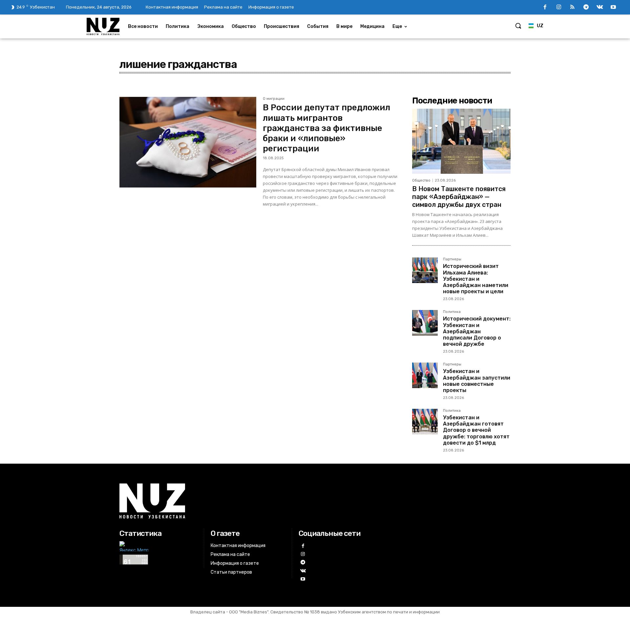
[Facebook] (545, 7)
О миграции (273, 99)
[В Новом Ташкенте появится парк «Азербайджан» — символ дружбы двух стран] (461, 141)
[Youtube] (613, 7)
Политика (452, 312)
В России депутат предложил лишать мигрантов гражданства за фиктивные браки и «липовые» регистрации (326, 128)
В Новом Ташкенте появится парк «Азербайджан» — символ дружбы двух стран (459, 197)
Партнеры (452, 259)
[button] (518, 25)
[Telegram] (586, 7)
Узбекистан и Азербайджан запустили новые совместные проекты (476, 380)
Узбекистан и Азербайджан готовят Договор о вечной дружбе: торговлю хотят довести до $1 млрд (476, 430)
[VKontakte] (600, 7)
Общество (421, 180)
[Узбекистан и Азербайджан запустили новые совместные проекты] (425, 375)
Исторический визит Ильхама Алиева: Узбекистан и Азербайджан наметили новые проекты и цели (475, 279)
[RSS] (572, 7)
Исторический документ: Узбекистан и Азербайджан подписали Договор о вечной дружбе (477, 331)
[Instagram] (559, 7)
